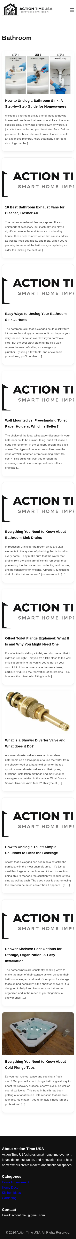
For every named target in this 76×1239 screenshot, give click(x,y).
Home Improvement (15, 1182)
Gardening (9, 1198)
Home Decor (10, 1187)
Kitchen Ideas (11, 1192)
